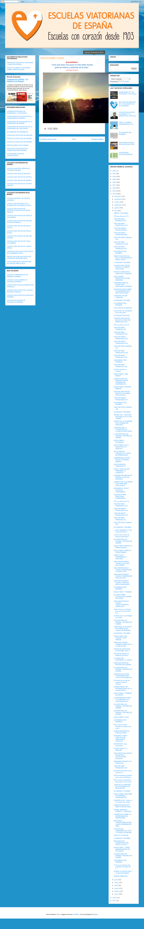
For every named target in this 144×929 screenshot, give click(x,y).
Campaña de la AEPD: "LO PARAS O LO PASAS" (17, 80)
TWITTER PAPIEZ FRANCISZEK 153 (121, 338)
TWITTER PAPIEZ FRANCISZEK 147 (121, 399)
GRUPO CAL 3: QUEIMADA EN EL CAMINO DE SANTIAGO (123, 423)
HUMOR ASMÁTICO (120, 876)
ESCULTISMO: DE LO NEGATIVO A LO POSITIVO (121, 446)
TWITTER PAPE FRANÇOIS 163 (120, 220)
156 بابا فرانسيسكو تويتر (121, 325)
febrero (117, 891)
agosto (116, 208)
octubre (117, 202)
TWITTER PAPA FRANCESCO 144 (121, 505)
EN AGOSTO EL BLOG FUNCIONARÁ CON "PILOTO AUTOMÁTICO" (123, 675)
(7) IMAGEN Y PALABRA (122, 262)
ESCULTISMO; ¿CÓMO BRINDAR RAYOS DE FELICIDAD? (122, 849)
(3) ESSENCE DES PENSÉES (120, 721)
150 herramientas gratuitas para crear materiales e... (123, 776)
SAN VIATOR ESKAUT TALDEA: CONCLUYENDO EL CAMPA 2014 (121, 603)
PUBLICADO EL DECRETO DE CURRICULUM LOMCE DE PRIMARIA (123, 628)
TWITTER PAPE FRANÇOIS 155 (120, 328)
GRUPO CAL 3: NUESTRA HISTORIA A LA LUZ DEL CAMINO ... (123, 416)
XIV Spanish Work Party (122, 315)
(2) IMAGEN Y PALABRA (122, 838)
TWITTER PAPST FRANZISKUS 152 (121, 342)
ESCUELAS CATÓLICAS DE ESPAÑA (19, 138)
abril (116, 885)
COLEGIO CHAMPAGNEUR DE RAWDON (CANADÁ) (17, 275)
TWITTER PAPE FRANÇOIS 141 (120, 519)
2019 (114, 179)
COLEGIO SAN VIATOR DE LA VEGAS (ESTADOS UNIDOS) (20, 291)
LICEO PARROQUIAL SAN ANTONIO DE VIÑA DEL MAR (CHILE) (19, 262)
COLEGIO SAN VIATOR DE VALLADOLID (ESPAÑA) (16, 301)
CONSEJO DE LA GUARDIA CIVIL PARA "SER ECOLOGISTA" (123, 483)
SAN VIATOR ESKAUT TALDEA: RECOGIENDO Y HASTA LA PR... (123, 569)
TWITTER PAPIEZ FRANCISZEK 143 (121, 509)
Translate (126, 81)
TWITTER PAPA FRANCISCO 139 (120, 767)
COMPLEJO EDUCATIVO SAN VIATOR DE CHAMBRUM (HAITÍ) (20, 252)
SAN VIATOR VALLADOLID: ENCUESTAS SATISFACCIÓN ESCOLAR (123, 755)
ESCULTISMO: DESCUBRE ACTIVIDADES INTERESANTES (123, 795)
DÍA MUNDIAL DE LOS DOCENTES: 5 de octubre (127, 93)
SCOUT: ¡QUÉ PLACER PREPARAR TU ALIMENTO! (122, 470)
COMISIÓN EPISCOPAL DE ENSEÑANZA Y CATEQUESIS (17, 112)
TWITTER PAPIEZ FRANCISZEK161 (120, 229)
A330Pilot (76, 914)
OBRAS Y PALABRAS (121, 213)
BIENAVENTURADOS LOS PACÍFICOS (123, 762)
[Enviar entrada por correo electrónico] (44, 128)
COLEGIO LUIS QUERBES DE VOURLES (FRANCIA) (17, 281)
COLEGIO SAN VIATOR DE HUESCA (19, 177)
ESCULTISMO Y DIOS (121, 717)
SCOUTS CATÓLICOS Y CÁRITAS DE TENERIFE (123, 272)
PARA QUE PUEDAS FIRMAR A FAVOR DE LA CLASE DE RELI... (123, 644)
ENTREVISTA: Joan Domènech (120, 745)
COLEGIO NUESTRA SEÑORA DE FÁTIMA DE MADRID (18, 169)
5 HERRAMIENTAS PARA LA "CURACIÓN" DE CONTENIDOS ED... (122, 699)
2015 (114, 191)
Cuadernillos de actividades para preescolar (123, 311)
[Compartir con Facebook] (55, 129)
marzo (116, 888)
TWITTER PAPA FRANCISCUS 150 (121, 351)
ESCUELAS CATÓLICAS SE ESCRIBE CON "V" (122, 650)
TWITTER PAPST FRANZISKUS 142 (121, 514)
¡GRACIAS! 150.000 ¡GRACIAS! (120, 296)
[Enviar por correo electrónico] (49, 129)
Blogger (95, 914)
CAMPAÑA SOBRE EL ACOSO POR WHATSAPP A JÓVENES (123, 284)
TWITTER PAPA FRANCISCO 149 (120, 356)
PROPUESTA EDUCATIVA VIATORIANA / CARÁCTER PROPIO (20, 63)
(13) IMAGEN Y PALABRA (122, 527)
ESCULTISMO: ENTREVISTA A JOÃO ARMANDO (122, 278)
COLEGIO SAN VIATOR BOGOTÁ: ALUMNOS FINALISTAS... (122, 267)
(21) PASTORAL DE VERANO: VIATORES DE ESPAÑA (123, 706)
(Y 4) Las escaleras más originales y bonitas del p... (122, 866)
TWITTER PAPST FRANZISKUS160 (120, 233)
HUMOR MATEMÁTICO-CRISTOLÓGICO (122, 732)
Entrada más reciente (49, 139)
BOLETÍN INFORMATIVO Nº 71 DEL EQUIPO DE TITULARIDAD (127, 104)
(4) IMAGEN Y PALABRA (122, 633)
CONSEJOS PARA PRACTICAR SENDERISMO (120, 496)
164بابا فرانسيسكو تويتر (121, 216)
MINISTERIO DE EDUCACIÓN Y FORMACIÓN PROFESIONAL (17, 149)
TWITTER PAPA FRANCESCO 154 (121, 333)
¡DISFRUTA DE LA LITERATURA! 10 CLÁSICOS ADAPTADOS (123, 429)
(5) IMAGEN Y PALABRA (122, 412)
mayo (116, 882)
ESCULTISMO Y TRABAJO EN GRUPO (123, 694)
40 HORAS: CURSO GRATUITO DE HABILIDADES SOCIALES (120, 738)
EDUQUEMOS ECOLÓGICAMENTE (126, 153)
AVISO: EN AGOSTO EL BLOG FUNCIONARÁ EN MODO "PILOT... (123, 257)
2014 (114, 194)
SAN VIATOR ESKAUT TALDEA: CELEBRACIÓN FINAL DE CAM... (123, 576)
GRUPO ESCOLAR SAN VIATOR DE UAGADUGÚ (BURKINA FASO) (19, 257)
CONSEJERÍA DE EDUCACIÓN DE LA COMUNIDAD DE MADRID (19, 122)
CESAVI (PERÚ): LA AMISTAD (120, 749)
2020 (114, 176)
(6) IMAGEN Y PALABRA (122, 300)
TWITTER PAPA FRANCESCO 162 (121, 224)
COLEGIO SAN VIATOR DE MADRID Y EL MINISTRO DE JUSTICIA (127, 114)
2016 (114, 188)
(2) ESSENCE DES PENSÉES (125, 133)
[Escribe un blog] (51, 129)
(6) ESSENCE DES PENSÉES (120, 361)
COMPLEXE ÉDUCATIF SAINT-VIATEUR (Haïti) (122, 806)
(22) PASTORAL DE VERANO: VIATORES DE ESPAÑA (123, 669)
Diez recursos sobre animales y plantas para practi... (122, 726)
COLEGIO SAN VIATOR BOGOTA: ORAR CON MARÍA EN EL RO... (122, 320)
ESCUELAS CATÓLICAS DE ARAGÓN (19, 135)
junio (116, 880)
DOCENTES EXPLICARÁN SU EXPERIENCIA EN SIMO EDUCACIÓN (123, 291)
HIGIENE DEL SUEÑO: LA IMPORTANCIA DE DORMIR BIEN (122, 816)
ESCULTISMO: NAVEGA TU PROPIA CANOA (123, 546)
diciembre (117, 196)
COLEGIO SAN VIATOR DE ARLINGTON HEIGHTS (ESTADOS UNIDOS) (18, 210)
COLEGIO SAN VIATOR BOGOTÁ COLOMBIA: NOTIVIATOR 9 (122, 393)
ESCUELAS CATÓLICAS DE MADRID (19, 142)
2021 (114, 173)
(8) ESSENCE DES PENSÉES (120, 252)
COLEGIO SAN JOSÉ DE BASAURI (18, 173)
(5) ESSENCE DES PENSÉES (120, 403)
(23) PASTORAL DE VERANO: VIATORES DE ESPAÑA (123, 622)
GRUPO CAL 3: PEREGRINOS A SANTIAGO (120, 557)
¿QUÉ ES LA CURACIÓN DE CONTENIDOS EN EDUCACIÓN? (122, 786)
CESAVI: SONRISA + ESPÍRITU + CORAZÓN (122, 810)
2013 (114, 898)
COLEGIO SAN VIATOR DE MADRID (19, 180)
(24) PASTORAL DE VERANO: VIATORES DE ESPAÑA (123, 541)
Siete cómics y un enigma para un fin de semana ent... (122, 611)
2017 (114, 185)
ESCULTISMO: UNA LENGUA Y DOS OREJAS (120, 638)
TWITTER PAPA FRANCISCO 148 (120, 365)
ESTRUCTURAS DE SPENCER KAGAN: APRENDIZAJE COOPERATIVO (121, 381)
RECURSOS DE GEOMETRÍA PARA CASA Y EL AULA (121, 843)
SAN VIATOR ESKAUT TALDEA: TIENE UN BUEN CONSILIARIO (121, 582)
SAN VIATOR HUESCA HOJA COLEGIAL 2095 (126, 143)
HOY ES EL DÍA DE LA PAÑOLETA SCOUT (121, 654)
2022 (114, 171)
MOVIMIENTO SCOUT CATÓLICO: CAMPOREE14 (121, 490)
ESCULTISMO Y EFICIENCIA (119, 441)
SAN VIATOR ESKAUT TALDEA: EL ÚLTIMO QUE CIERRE (122, 563)
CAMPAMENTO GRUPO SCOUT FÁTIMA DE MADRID (122, 459)
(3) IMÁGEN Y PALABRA (122, 791)
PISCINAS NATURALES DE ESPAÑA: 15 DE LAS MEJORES (123, 477)
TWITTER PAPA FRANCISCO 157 (120, 247)
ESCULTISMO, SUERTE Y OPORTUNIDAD (122, 551)
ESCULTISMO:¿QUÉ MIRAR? (121, 375)
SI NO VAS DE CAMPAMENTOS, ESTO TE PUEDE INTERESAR (123, 830)
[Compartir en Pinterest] (57, 129)
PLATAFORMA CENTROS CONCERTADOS (15, 154)
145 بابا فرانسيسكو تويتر (121, 501)
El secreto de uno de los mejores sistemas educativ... (122, 682)
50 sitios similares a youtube (120, 370)
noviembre (118, 199)
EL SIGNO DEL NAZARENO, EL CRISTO (123, 659)
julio (115, 210)
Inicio (74, 139)
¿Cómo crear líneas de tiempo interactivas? (121, 535)
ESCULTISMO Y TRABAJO (123, 592)
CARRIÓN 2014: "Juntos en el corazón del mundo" (123, 801)
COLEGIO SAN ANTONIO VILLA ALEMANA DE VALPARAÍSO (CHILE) (19, 204)
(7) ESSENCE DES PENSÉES (120, 304)
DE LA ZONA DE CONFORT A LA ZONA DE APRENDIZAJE (122, 453)
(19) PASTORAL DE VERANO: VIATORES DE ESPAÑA (123, 855)
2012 (114, 900)
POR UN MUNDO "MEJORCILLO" (120, 465)
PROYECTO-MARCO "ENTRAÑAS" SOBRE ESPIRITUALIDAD (18, 68)
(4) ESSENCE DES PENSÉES (120, 588)
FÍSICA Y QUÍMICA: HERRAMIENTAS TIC (126, 123)
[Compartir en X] (53, 129)
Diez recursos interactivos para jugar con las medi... (123, 781)
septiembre (118, 205)
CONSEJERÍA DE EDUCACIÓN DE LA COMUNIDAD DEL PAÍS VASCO (19, 127)
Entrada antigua (97, 139)
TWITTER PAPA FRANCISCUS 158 (121, 243)
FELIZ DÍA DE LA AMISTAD (123, 308)
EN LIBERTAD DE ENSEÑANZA (17, 132)
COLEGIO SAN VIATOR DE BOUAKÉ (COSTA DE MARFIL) (19, 221)
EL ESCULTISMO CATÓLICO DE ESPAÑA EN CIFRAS (122, 596)
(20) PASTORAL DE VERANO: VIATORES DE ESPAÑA (123, 712)
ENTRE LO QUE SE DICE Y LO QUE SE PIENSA (123, 872)
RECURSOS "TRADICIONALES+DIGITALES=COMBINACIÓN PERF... (123, 823)
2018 (114, 182)
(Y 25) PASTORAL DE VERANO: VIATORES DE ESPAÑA (123, 435)
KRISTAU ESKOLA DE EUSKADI (17, 145)
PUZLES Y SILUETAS (121, 835)
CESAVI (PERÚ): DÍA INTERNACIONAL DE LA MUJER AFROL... (123, 688)
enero (116, 894)
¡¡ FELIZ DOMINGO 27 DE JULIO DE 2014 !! (123, 531)
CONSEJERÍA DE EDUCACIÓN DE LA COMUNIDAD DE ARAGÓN (19, 117)
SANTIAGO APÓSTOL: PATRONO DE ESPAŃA (122, 664)
